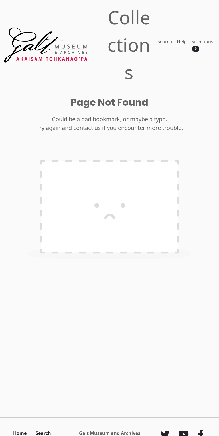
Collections (129, 45)
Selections (202, 44)
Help (182, 41)
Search (164, 41)
